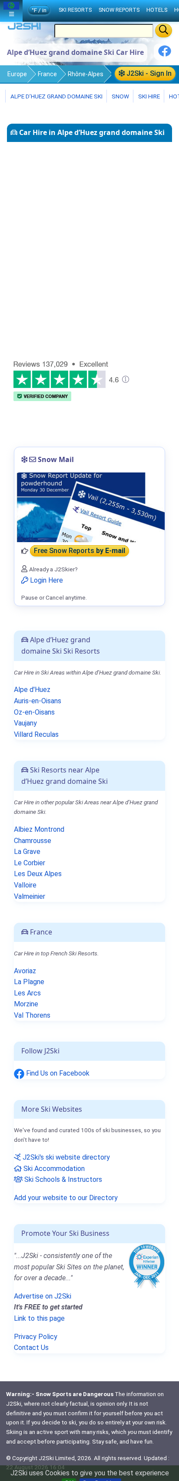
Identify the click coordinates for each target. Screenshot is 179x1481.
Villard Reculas (36, 734)
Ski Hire (149, 96)
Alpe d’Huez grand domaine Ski (56, 96)
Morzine (26, 1004)
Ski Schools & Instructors (62, 1179)
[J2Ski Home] (24, 28)
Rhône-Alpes (85, 74)
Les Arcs (27, 993)
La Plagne (29, 982)
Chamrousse (32, 841)
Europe (17, 74)
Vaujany (25, 723)
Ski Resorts (75, 10)
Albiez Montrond (39, 829)
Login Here (45, 580)
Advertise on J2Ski (42, 1296)
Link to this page (39, 1318)
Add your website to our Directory (66, 1198)
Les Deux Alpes (38, 874)
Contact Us (31, 1347)
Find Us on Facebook (57, 1073)
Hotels (156, 10)
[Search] (163, 30)
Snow (119, 96)
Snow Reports (119, 10)
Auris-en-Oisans (37, 701)
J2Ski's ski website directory (65, 1157)
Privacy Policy (35, 1337)
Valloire (25, 885)
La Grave (27, 851)
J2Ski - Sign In (148, 73)
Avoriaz (25, 971)
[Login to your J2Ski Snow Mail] (89, 507)
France (47, 74)
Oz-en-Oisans (34, 712)
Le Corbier (29, 863)
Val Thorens (32, 1015)
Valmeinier (29, 896)
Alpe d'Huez (32, 689)
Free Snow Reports (79, 551)
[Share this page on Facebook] (165, 54)
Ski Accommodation (53, 1168)
